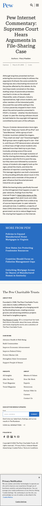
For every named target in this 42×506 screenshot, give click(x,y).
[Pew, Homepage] (8, 5)
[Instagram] (8, 436)
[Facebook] (4, 436)
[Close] (39, 477)
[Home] (21, 292)
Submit (34, 414)
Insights (6, 371)
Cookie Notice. (8, 497)
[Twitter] (15, 437)
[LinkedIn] (11, 436)
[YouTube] (18, 436)
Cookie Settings (21, 502)
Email (4, 410)
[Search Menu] (31, 5)
